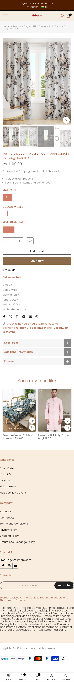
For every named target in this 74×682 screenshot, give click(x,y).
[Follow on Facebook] (3, 566)
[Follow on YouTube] (15, 566)
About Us (6, 511)
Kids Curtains (8, 486)
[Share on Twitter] (10, 316)
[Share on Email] (30, 316)
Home (6, 26)
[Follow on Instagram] (9, 566)
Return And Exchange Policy (17, 542)
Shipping (24, 171)
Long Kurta (6, 480)
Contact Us (7, 517)
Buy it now (37, 261)
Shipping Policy (9, 536)
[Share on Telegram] (23, 316)
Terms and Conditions (14, 523)
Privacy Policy (8, 530)
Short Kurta (7, 468)
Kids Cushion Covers (13, 492)
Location (34, 6)
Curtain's (5, 474)
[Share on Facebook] (4, 316)
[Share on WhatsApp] (36, 316)
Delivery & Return (13, 277)
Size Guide (9, 270)
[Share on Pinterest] (17, 316)
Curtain (14, 299)
